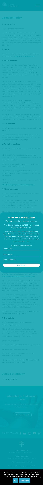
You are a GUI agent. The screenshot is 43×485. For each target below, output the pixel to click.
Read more (25, 480)
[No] (40, 477)
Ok (15, 480)
